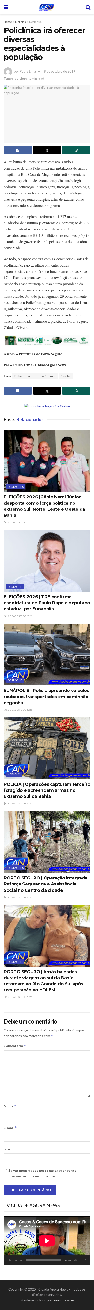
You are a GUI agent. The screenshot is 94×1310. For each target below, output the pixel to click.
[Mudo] (75, 1260)
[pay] (47, 340)
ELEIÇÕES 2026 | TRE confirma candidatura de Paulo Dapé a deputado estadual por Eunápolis (47, 603)
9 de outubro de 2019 (59, 71)
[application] (47, 1240)
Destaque (35, 22)
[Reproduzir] (9, 1260)
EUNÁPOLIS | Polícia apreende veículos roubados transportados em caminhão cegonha (46, 696)
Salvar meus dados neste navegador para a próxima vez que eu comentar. (42, 1173)
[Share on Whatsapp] (76, 150)
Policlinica (22, 376)
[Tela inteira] (84, 1260)
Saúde (65, 376)
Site (7, 1149)
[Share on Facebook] (18, 150)
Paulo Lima (28, 71)
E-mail (10, 1127)
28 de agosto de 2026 (19, 522)
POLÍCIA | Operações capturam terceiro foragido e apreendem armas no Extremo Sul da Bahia (47, 790)
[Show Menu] (6, 7)
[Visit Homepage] (46, 7)
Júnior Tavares (63, 1300)
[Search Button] (88, 7)
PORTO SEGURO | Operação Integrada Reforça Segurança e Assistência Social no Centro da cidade (45, 884)
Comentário (15, 1045)
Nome (10, 1106)
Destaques (16, 486)
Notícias (20, 22)
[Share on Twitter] (47, 150)
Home (8, 22)
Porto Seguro (45, 376)
